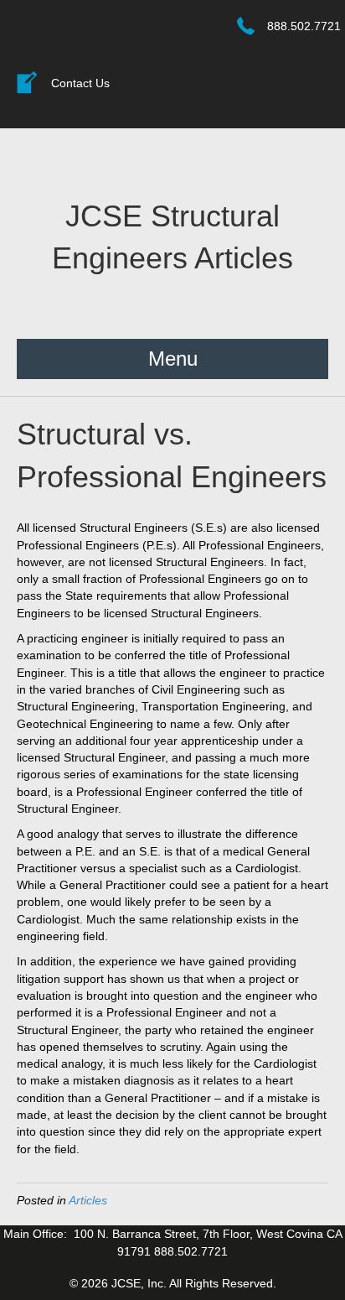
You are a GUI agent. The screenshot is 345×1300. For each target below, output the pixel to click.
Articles (88, 1200)
